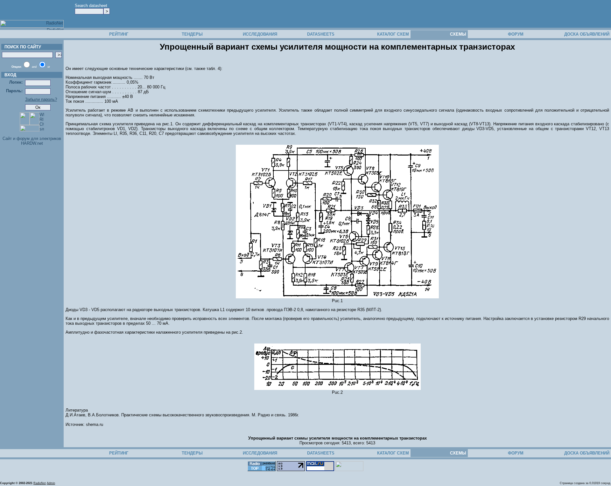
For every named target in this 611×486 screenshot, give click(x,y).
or (48, 66)
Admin (51, 483)
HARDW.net (32, 143)
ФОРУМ (515, 34)
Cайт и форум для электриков (32, 138)
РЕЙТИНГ (118, 34)
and (34, 66)
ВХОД (9, 75)
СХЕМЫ (458, 34)
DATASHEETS (320, 34)
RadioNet (39, 483)
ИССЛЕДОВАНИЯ (260, 34)
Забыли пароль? (41, 99)
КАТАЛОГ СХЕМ (393, 34)
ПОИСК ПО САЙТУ (21, 47)
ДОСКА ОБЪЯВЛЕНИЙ (586, 34)
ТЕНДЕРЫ (192, 34)
